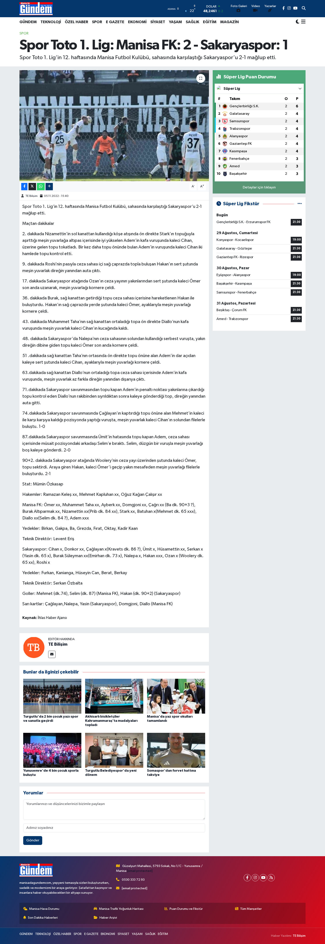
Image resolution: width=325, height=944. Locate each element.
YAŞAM (175, 22)
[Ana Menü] (302, 22)
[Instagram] (255, 877)
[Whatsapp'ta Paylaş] (41, 186)
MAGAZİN (229, 22)
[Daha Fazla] (49, 186)
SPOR (97, 22)
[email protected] (140, 871)
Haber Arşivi (108, 917)
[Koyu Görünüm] (297, 22)
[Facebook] (247, 877)
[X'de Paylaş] (32, 186)
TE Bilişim (31, 196)
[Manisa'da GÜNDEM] (36, 8)
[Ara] (304, 8)
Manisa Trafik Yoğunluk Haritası (121, 908)
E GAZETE (115, 22)
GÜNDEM (28, 22)
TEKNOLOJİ (50, 22)
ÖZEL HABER (76, 22)
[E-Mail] (51, 654)
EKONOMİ (137, 22)
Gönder (32, 840)
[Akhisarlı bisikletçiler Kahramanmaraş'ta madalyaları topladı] (114, 696)
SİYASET (157, 22)
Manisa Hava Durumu (44, 908)
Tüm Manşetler (251, 908)
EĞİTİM (209, 22)
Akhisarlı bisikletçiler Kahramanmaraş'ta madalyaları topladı (111, 721)
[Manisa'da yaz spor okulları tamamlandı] (176, 696)
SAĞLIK (192, 22)
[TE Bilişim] (33, 647)
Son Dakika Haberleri (43, 917)
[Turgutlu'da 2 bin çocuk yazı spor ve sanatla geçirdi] (52, 696)
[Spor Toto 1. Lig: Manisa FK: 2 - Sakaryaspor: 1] (114, 125)
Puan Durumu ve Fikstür (186, 908)
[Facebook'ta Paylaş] (24, 186)
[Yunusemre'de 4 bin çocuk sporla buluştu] (52, 750)
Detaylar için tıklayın (259, 187)
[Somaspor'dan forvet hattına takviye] (176, 750)
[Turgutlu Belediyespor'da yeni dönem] (114, 750)
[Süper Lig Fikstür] (300, 204)
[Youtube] (263, 877)
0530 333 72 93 (133, 879)
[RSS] (271, 877)
